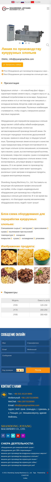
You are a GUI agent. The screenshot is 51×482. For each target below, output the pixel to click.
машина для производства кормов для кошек (18, 459)
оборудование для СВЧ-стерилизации (16, 450)
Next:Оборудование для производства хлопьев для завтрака (26, 74)
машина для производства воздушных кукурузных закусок (23, 453)
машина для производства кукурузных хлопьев (19, 456)
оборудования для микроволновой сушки (17, 447)
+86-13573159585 (26, 401)
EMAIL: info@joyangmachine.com (18, 59)
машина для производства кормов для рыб (18, 465)
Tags (34, 473)
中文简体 (37, 2)
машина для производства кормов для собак (18, 462)
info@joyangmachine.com (27, 405)
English (17, 2)
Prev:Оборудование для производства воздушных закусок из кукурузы (26, 71)
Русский (27, 2)
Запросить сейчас (13, 65)
